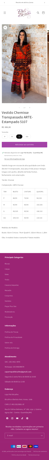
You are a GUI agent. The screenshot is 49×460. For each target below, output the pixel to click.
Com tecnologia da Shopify (22, 451)
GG (28, 137)
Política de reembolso (40, 451)
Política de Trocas (11, 332)
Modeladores (10, 312)
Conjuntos (9, 296)
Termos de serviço (34, 455)
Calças (7, 269)
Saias (7, 274)
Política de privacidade (19, 455)
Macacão (8, 290)
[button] (4, 12)
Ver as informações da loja (14, 159)
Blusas (7, 264)
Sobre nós (8, 343)
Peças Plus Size (10, 306)
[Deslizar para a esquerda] (19, 107)
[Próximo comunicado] (44, 2)
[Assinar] (41, 435)
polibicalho (10, 451)
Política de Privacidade (13, 337)
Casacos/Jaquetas (12, 285)
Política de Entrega (12, 348)
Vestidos (8, 301)
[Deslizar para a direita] (29, 107)
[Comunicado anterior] (4, 2)
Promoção (9, 317)
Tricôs (7, 280)
